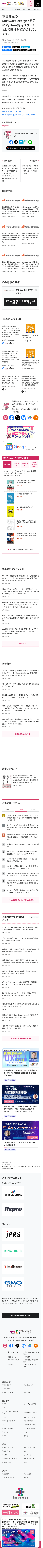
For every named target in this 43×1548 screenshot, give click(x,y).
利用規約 (27, 1357)
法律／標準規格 (28, 1421)
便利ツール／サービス (10, 1459)
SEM (5, 1436)
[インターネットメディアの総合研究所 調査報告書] (30, 1514)
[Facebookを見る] (11, 1346)
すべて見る (22, 644)
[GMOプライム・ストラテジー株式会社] (13, 1284)
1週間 (21, 809)
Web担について (8, 1392)
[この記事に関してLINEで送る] (30, 142)
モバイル (6, 1432)
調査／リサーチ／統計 (30, 1417)
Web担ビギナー (8, 1385)
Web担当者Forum (9, 3)
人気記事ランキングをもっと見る (22, 900)
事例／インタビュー (29, 1447)
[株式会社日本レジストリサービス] (13, 1234)
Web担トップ (5, 1162)
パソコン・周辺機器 (34, 464)
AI (24, 9)
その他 (26, 1436)
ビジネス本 (16, 464)
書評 (25, 1451)
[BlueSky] (23, 417)
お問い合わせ (12, 1357)
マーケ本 (7, 465)
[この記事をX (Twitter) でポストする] (16, 142)
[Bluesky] (24, 1346)
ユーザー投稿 (6, 1164)
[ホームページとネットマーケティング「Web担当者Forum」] (10, 1514)
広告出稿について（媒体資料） (31, 1353)
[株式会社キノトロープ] (13, 1250)
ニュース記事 (28, 1474)
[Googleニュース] (29, 417)
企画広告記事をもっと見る (22, 1038)
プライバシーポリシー (14, 1360)
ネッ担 (27, 409)
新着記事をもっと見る (22, 734)
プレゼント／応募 (9, 1477)
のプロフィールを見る (21, 302)
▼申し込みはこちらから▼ (11, 1528)
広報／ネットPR (8, 1428)
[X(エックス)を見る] (17, 1346)
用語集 (26, 1477)
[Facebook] (11, 417)
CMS (5, 1417)
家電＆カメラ (25, 464)
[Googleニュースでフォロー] (30, 1346)
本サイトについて (13, 1352)
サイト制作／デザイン (30, 1412)
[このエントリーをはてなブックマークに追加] (21, 142)
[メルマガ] (5, 417)
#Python (5, 126)
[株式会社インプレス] (21, 1493)
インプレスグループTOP (29, 1366)
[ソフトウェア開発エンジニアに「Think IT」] (30, 1507)
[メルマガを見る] (5, 1346)
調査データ (7, 1451)
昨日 (8, 809)
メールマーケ (28, 1432)
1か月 (33, 809)
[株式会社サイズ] (13, 1267)
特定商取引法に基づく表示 (30, 1361)
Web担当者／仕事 (9, 1421)
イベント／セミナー (29, 1459)
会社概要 (10, 1365)
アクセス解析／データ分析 (11, 1412)
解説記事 (6, 1474)
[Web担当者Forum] (20, 1332)
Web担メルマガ (28, 1385)
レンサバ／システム (29, 1424)
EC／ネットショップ (29, 1428)
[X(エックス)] (17, 417)
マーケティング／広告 (14, 9)
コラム (5, 1455)
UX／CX (6, 1424)
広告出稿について (29, 1392)
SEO (3, 9)
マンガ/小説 (27, 1455)
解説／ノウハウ (8, 1447)
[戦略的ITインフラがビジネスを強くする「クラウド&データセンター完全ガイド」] (10, 1507)
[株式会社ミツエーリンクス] (13, 1193)
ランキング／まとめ (9, 1462)
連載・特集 (7, 1389)
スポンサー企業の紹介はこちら (21, 1315)
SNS (29, 9)
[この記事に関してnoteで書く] (25, 142)
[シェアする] (11, 142)
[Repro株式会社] (13, 1209)
